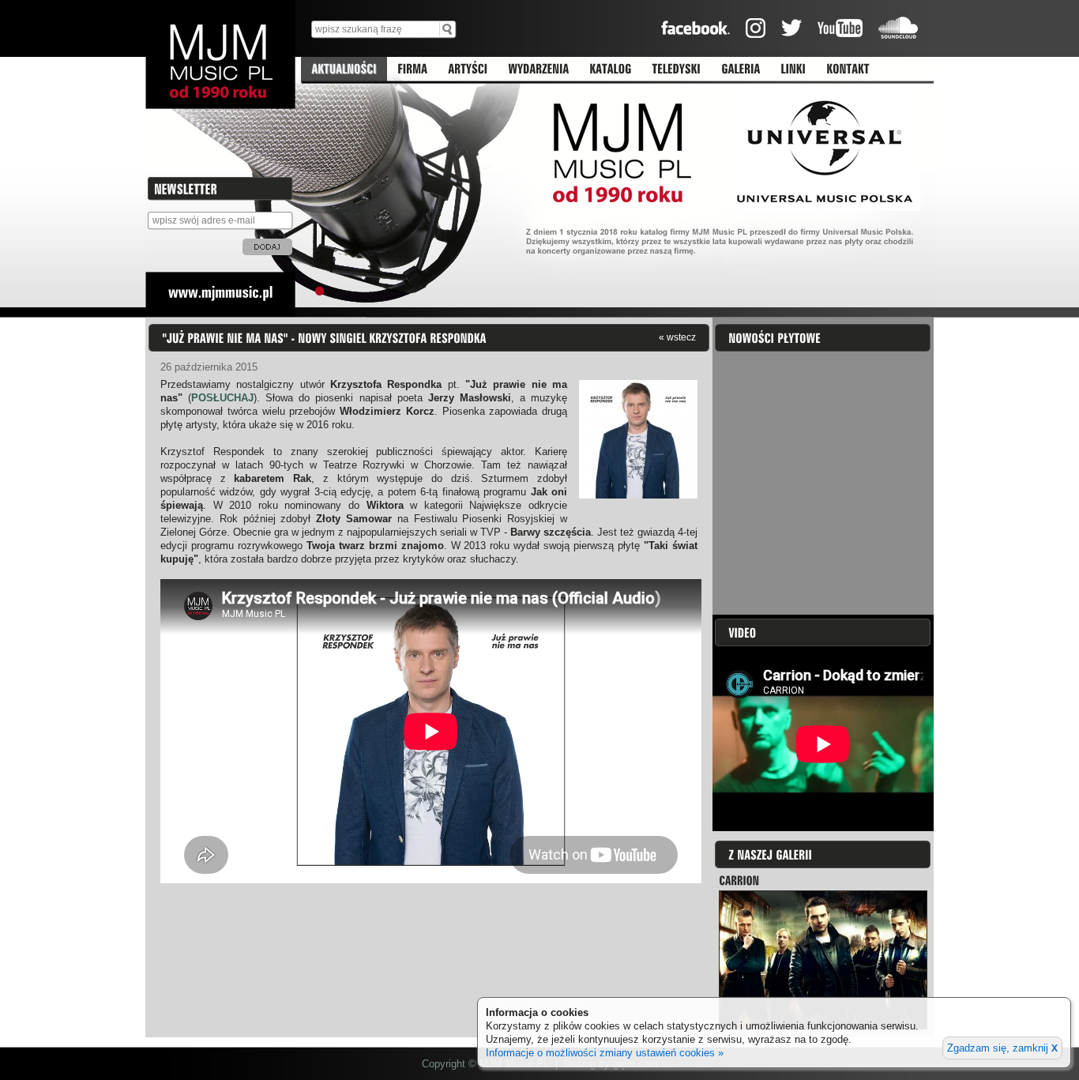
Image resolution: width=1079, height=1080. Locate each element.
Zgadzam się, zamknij (1002, 1048)
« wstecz (677, 337)
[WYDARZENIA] (538, 69)
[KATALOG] (610, 69)
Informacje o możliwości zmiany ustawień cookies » (605, 1053)
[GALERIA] (740, 69)
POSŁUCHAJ (222, 398)
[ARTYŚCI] (468, 69)
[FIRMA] (412, 69)
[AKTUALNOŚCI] (344, 69)
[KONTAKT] (848, 69)
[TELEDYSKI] (676, 69)
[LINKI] (793, 69)
